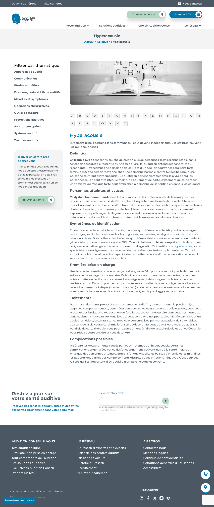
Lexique (102, 41)
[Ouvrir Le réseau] (200, 26)
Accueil (89, 41)
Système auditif (25, 133)
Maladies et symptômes (31, 99)
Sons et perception (27, 126)
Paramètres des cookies (19, 500)
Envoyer (165, 401)
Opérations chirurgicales (31, 106)
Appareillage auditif (28, 71)
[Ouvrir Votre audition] (88, 26)
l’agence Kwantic (36, 497)
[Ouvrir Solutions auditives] (127, 26)
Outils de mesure (26, 112)
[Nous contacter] (179, 3)
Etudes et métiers (26, 85)
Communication (25, 78)
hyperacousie (183, 246)
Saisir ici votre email (111, 392)
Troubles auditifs (26, 140)
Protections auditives (29, 119)
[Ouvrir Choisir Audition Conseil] (173, 26)
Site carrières (53, 3)
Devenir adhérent (24, 3)
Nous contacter (192, 3)
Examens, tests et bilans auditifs (37, 92)
